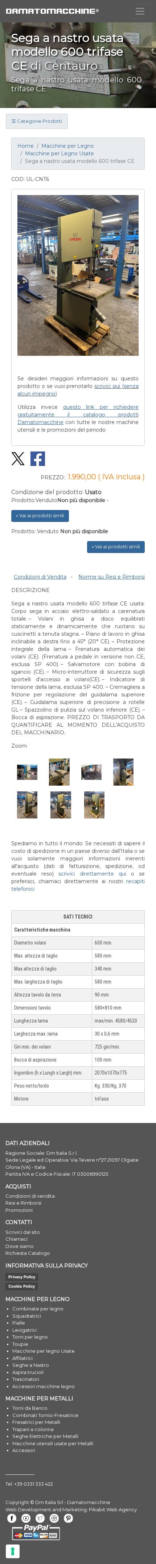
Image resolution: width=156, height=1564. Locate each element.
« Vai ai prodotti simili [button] (40, 515)
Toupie (20, 1344)
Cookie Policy (21, 1286)
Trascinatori (25, 1379)
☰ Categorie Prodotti (37, 121)
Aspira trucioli (28, 1372)
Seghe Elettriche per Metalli (45, 1436)
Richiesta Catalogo (27, 1253)
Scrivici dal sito (22, 1232)
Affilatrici (22, 1358)
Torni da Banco (30, 1408)
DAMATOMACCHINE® (52, 11)
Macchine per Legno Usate (59, 153)
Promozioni (19, 1210)
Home (25, 146)
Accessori (23, 1450)
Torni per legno (30, 1337)
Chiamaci (16, 1239)
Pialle (18, 1323)
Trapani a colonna (33, 1429)
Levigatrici (24, 1330)
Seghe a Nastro (30, 1365)
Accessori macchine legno (43, 1386)
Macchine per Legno (67, 146)
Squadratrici (26, 1316)
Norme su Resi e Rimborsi (111, 577)
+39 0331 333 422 (33, 1484)
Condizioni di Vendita (40, 577)
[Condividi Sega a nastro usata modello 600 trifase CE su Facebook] (35, 458)
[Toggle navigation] (140, 11)
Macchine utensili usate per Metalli (52, 1443)
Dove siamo (19, 1246)
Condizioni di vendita (30, 1196)
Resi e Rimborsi (23, 1203)
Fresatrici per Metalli (36, 1422)
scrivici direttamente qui (92, 873)
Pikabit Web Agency (113, 1509)
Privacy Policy (21, 1276)
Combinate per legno (37, 1309)
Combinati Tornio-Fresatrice (45, 1415)
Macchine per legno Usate (43, 1351)
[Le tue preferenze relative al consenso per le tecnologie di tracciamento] (13, 1551)
